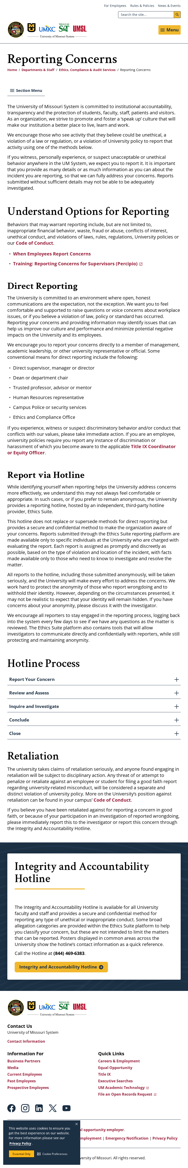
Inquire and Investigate (34, 706)
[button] (52, 1153)
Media (13, 1067)
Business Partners (23, 1061)
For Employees (115, 5)
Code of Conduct (112, 800)
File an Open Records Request (125, 1094)
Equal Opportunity (115, 1067)
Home (12, 70)
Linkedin (39, 1108)
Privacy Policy (20, 1143)
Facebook (11, 1108)
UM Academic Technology (121, 1087)
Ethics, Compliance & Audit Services (87, 70)
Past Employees (21, 1080)
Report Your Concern (32, 679)
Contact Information (26, 1041)
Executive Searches (115, 1080)
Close (15, 733)
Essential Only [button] (21, 1154)
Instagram (25, 1108)
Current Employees (24, 1074)
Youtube (66, 1108)
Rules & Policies (142, 5)
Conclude (19, 720)
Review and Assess (29, 693)
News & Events (169, 5)
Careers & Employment (119, 1061)
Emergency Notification (127, 1138)
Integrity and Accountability (58, 967)
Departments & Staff (38, 70)
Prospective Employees (28, 1087)
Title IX (104, 1074)
